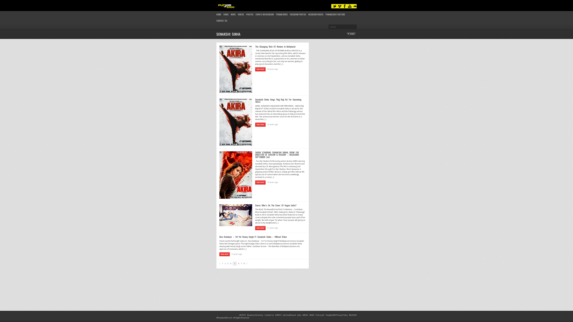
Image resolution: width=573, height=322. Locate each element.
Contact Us (221, 20)
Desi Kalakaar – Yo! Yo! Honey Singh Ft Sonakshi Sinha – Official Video (253, 237)
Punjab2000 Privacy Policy (337, 315)
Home (218, 14)
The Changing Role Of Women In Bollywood (275, 46)
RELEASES (353, 315)
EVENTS (278, 315)
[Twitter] (334, 6)
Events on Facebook (265, 14)
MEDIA (305, 315)
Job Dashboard (289, 315)
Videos (241, 14)
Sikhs (226, 14)
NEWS (311, 315)
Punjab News (282, 14)
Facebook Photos (298, 14)
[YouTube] (350, 6)
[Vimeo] (339, 6)
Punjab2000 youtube (335, 14)
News (233, 14)
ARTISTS (242, 315)
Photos (249, 14)
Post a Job (320, 315)
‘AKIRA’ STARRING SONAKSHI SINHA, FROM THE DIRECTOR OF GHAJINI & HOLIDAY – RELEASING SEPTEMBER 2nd (277, 155)
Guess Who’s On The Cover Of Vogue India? (275, 205)
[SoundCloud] (355, 6)
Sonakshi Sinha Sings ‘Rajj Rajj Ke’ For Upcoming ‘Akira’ (278, 101)
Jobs (299, 315)
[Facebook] (344, 6)
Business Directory (255, 315)
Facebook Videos (315, 14)
